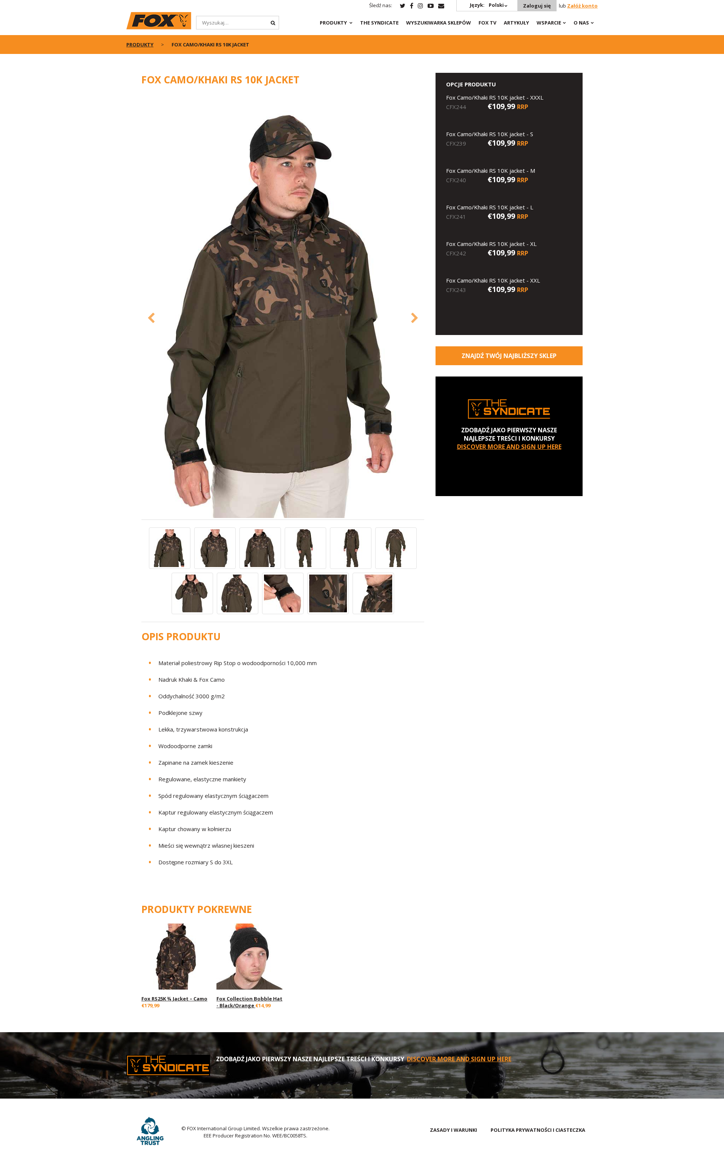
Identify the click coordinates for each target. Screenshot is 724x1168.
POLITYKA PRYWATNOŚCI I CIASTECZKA (538, 1130)
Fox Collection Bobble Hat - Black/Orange (249, 1002)
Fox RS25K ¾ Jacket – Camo (174, 998)
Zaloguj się (537, 5)
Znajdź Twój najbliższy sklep (509, 356)
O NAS (581, 22)
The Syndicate (379, 22)
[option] (282, 306)
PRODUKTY (333, 22)
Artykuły (516, 22)
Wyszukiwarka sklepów (438, 22)
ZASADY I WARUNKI (453, 1130)
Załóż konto (582, 5)
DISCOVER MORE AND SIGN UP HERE (509, 447)
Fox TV (487, 22)
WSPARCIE (549, 22)
